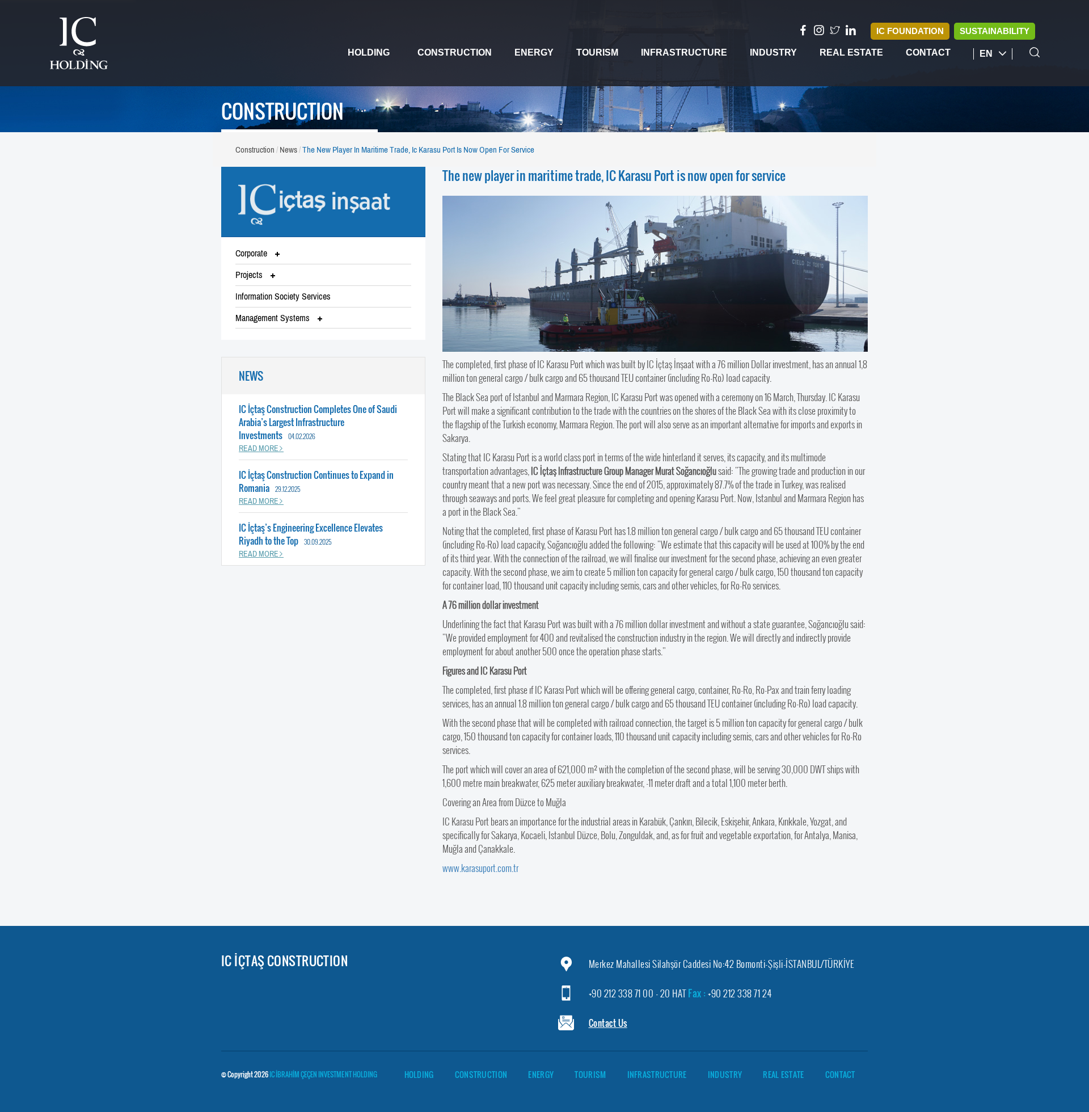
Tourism (597, 52)
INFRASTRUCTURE (657, 1075)
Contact (928, 52)
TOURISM (590, 1075)
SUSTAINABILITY (994, 31)
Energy (534, 52)
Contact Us (608, 1023)
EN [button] (987, 53)
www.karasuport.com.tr (480, 868)
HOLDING (419, 1075)
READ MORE (258, 448)
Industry (773, 52)
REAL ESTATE (783, 1075)
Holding (369, 52)
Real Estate (851, 52)
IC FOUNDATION (910, 31)
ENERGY (541, 1075)
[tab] (323, 253)
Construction (454, 52)
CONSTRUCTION (481, 1075)
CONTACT (840, 1075)
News (288, 149)
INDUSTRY (725, 1075)
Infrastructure (684, 52)
